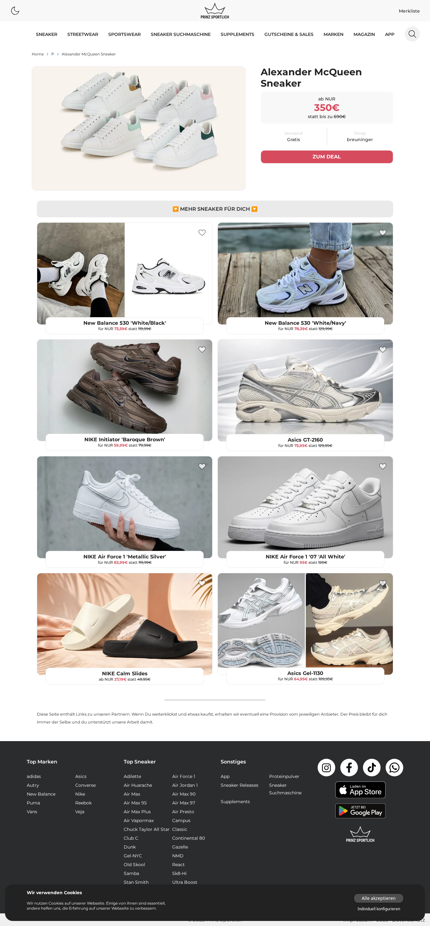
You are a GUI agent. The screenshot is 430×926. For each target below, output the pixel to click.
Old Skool (134, 864)
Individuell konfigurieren (379, 909)
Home (38, 54)
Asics (81, 776)
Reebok (83, 803)
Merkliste (409, 11)
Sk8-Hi (179, 873)
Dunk (130, 847)
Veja (79, 812)
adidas (34, 776)
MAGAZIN (364, 34)
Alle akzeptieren (379, 898)
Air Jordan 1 (185, 785)
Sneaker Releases (239, 785)
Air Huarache (138, 785)
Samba (131, 873)
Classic (179, 829)
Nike (80, 794)
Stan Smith (136, 882)
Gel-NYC (133, 856)
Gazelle (180, 847)
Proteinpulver (284, 776)
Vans (32, 812)
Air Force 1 (183, 776)
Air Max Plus (137, 812)
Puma (33, 803)
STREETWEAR (82, 34)
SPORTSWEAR (124, 34)
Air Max (132, 794)
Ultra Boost (184, 882)
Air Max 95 (135, 803)
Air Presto (183, 812)
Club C (131, 838)
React (178, 864)
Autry (33, 785)
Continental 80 (188, 838)
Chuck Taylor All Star (147, 829)
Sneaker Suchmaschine (181, 34)
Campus (181, 820)
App (389, 34)
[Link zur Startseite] (360, 834)
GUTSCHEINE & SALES (289, 34)
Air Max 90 (183, 794)
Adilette (132, 776)
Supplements (237, 34)
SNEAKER (46, 34)
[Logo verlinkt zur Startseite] (214, 10)
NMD (178, 856)
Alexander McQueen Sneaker (89, 54)
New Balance (41, 794)
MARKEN (333, 34)
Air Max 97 (183, 803)
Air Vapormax (139, 820)
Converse (85, 785)
